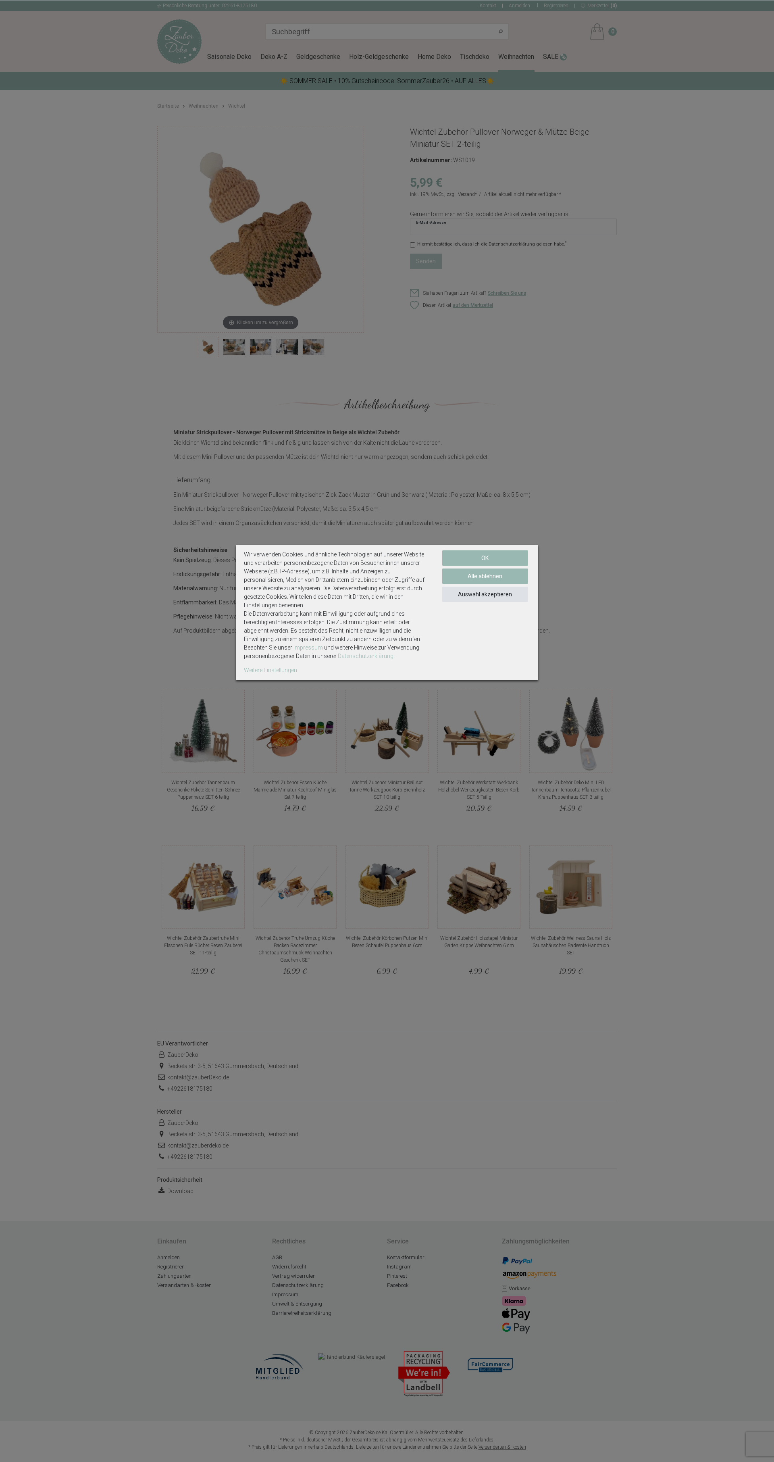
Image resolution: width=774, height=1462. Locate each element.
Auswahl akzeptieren (485, 594)
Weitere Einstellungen (270, 670)
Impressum (308, 647)
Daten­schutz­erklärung (365, 656)
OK (485, 558)
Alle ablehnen (485, 576)
